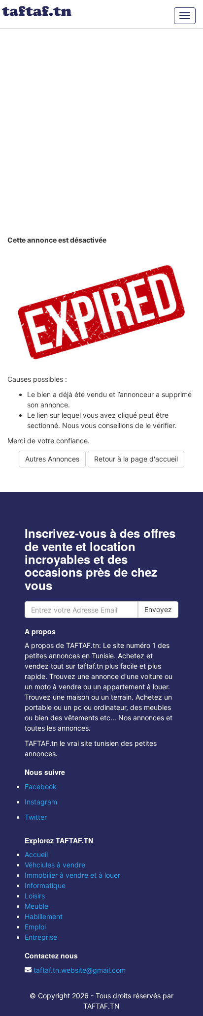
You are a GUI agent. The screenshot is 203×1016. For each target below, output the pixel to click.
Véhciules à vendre (55, 865)
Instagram (41, 802)
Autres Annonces (52, 459)
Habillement (44, 916)
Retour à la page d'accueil (136, 459)
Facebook (41, 786)
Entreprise (41, 937)
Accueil (36, 854)
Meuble (36, 906)
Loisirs (35, 896)
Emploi (35, 927)
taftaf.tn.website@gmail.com (80, 970)
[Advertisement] (101, 131)
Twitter (36, 817)
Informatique (45, 885)
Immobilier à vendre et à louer (72, 875)
